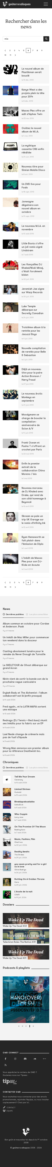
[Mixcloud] (44, 1059)
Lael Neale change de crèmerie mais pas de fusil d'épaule (23, 736)
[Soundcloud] (35, 1059)
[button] (19, 1026)
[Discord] (25, 1059)
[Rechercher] (46, 39)
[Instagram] (15, 1059)
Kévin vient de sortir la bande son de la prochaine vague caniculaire (25, 680)
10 (5, 55)
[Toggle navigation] (45, 4)
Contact (11, 1108)
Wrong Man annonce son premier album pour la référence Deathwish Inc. (26, 750)
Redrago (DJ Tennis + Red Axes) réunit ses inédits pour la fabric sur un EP (25, 722)
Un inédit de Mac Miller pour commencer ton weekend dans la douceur (26, 639)
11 (10, 55)
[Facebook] (5, 1059)
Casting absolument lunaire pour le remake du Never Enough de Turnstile (24, 653)
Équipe (10, 1111)
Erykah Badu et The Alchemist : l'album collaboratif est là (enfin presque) (25, 694)
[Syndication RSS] (5, 1065)
